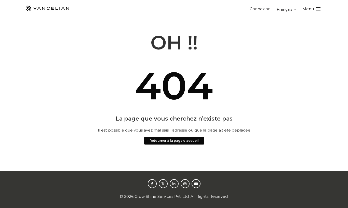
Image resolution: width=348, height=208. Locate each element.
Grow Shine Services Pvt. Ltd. (162, 196)
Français (285, 9)
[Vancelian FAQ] (47, 9)
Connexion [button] (260, 8)
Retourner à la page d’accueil (174, 140)
